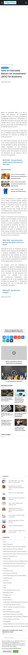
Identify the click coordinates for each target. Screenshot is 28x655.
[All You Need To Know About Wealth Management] (21, 408)
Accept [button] (15, 651)
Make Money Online (8, 592)
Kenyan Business (7, 582)
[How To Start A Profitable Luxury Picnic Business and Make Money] (5, 184)
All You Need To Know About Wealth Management (21, 415)
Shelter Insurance (7, 599)
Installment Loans (7, 578)
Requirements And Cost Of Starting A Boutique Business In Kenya (16, 510)
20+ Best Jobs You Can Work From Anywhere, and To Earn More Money (6, 423)
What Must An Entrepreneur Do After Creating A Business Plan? (19, 400)
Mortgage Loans (7, 595)
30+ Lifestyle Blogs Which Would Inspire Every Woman (7, 399)
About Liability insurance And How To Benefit (14, 546)
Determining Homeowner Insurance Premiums (14, 563)
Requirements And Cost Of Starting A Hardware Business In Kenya (16, 487)
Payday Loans (6, 597)
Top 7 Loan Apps (7, 609)
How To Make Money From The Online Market (14, 575)
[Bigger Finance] (10, 2)
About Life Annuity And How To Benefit (13, 549)
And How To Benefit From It (10, 556)
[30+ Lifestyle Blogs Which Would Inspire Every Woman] (7, 392)
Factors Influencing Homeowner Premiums (14, 566)
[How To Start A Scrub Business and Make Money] (5, 191)
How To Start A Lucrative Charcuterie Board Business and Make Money (19, 176)
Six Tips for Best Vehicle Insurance (12, 604)
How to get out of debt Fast (10, 573)
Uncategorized (7, 621)
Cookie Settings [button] (7, 651)
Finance (5, 568)
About (4, 541)
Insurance (5, 580)
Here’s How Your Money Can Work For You (7, 415)
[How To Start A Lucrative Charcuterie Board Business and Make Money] (5, 176)
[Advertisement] (14, 20)
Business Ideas (9, 64)
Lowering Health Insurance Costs (11, 590)
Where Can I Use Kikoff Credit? (16, 492)
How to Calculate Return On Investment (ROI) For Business (14, 330)
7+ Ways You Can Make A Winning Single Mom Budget (20, 428)
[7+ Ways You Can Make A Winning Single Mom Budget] (21, 422)
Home (3, 64)
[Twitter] (7, 337)
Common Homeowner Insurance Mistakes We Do (15, 561)
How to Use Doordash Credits (16, 525)
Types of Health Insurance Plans (11, 619)
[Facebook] (4, 337)
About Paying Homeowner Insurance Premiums (15, 551)
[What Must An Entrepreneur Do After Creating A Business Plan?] (21, 392)
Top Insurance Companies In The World (13, 614)
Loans (4, 587)
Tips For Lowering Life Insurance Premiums (14, 607)
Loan (4, 585)
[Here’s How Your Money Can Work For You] (7, 408)
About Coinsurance (8, 544)
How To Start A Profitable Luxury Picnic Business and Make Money (18, 184)
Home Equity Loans (8, 570)
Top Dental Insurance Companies (11, 611)
